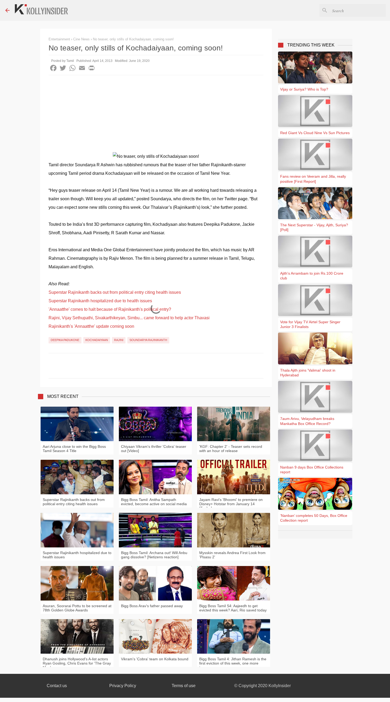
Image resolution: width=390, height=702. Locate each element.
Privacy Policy (122, 685)
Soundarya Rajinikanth (148, 340)
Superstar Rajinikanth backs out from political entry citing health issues (115, 292)
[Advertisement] (156, 115)
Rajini (118, 340)
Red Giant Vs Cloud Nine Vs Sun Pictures (315, 133)
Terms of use (184, 685)
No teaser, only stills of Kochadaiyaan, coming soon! (133, 39)
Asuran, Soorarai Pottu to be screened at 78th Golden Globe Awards (77, 608)
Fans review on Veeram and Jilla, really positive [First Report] (313, 178)
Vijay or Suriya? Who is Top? (304, 89)
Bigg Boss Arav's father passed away (152, 606)
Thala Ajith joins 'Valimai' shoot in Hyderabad (307, 372)
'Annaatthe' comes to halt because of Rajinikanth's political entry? (110, 309)
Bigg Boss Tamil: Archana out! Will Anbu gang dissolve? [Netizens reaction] (154, 555)
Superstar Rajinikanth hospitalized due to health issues (100, 301)
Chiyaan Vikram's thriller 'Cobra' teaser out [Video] (153, 448)
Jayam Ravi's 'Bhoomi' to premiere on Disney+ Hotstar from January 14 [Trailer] (231, 503)
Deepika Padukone (65, 340)
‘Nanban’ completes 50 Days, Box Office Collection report (313, 517)
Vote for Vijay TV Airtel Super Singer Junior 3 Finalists (310, 324)
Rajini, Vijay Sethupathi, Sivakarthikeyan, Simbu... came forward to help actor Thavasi (129, 318)
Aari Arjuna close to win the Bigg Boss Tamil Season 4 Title (74, 448)
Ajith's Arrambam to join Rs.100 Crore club (311, 275)
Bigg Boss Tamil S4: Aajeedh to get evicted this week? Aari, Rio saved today (233, 608)
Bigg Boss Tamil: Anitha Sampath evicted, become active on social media (154, 501)
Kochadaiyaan (96, 340)
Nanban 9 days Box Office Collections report (311, 469)
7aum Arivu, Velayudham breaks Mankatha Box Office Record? (307, 421)
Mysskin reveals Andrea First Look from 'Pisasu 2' (232, 555)
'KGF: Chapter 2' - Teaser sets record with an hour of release (230, 448)
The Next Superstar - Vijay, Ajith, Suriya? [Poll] (314, 227)
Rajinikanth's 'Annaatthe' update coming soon (91, 326)
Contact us (57, 685)
